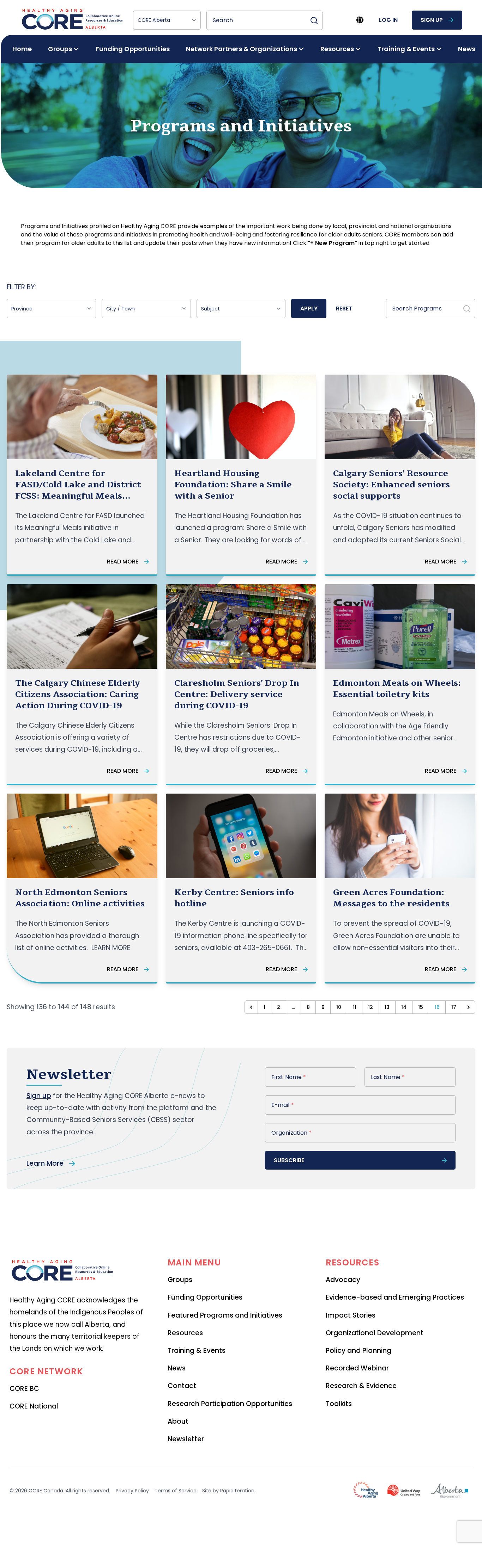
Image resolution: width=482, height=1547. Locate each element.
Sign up (38, 1096)
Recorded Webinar (357, 1368)
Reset (344, 308)
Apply (309, 308)
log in (388, 20)
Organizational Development (374, 1333)
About (178, 1421)
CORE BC (24, 1388)
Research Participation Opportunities (230, 1404)
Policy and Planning (358, 1350)
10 (338, 1007)
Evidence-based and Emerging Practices (395, 1297)
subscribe (289, 1160)
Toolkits (339, 1404)
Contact (182, 1386)
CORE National (34, 1406)
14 (403, 1007)
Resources (185, 1333)
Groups (180, 1279)
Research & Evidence (361, 1386)
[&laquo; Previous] (251, 1007)
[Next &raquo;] (468, 1007)
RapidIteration (237, 1490)
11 (354, 1007)
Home (22, 48)
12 (370, 1007)
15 (420, 1007)
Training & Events (196, 1350)
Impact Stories (350, 1315)
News (466, 48)
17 (453, 1007)
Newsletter (186, 1439)
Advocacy (343, 1279)
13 (387, 1007)
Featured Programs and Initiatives (225, 1315)
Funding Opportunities (133, 48)
